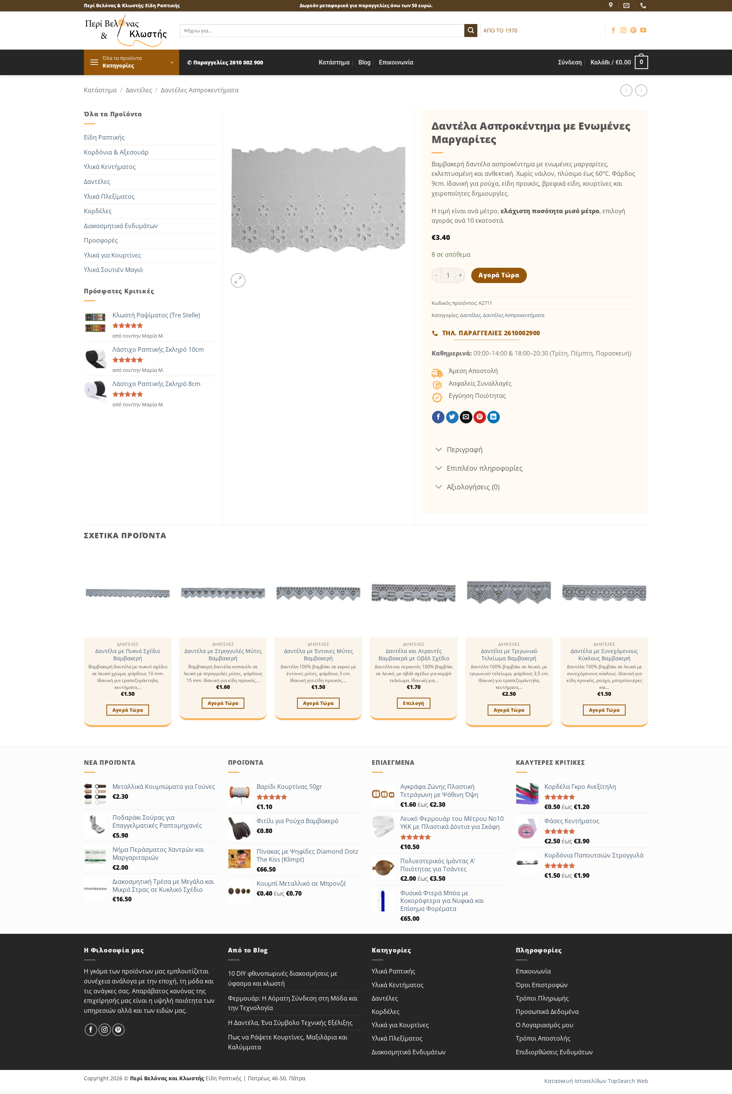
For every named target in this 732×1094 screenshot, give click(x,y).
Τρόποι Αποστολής (543, 1038)
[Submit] (470, 30)
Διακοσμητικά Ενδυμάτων (121, 226)
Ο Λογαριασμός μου (544, 1025)
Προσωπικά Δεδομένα (547, 1011)
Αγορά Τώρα (498, 275)
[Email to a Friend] (466, 417)
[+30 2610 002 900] (644, 5)
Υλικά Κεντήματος (110, 166)
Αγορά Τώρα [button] (127, 710)
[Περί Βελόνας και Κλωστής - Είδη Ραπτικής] (126, 30)
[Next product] (626, 90)
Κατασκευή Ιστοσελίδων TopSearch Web (596, 1080)
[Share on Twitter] (452, 417)
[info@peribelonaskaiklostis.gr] (627, 5)
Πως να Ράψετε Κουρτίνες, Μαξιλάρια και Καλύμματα (287, 1042)
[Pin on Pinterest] (480, 417)
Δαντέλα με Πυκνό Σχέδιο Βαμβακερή (127, 655)
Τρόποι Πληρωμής (542, 998)
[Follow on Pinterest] (633, 30)
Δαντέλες (139, 90)
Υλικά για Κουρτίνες (112, 255)
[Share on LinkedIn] (493, 417)
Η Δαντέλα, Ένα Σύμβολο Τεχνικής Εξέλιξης (290, 1022)
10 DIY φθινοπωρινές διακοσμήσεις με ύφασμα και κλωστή (282, 978)
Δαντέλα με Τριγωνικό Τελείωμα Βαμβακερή (509, 655)
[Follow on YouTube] (643, 30)
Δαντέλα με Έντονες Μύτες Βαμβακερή (318, 655)
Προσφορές (101, 240)
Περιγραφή (465, 449)
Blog (364, 62)
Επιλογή (413, 703)
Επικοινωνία (396, 62)
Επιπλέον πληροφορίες (485, 468)
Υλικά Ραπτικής (393, 971)
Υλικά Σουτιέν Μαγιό (113, 269)
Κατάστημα (334, 62)
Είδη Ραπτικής (104, 137)
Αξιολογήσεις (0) (473, 486)
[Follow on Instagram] (623, 30)
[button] (131, 62)
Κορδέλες (98, 211)
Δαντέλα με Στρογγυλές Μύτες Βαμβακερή (223, 655)
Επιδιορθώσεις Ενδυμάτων (554, 1052)
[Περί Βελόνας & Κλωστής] (612, 5)
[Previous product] (641, 90)
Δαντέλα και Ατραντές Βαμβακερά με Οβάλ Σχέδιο (414, 655)
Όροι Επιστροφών (542, 985)
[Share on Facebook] (438, 417)
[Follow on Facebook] (613, 30)
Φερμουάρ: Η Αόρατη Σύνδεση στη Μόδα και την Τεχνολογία (293, 1003)
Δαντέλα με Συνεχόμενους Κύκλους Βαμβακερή (604, 655)
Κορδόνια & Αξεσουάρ (116, 152)
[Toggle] (439, 450)
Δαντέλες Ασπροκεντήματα (200, 90)
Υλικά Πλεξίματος (109, 196)
